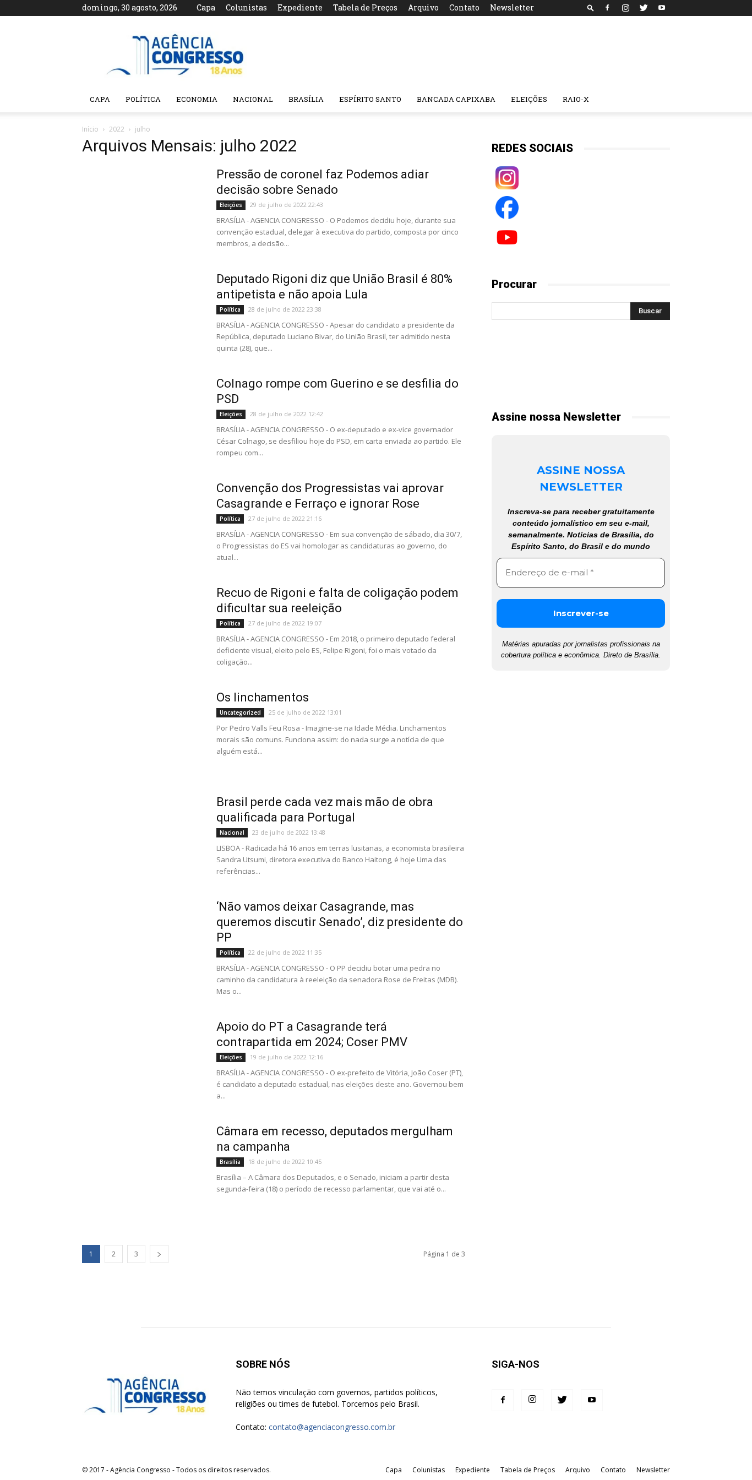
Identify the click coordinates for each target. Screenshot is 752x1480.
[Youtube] (661, 7)
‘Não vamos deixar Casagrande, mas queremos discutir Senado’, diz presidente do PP (339, 922)
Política (143, 99)
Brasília (306, 99)
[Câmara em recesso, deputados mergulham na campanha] (142, 1165)
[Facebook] (607, 7)
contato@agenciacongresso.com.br (332, 1427)
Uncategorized (240, 712)
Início (90, 129)
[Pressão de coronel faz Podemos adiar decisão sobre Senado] (142, 208)
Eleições (529, 99)
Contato (464, 7)
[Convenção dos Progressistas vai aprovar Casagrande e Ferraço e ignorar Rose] (142, 522)
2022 (116, 129)
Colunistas (246, 7)
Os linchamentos (262, 697)
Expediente (300, 7)
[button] (590, 7)
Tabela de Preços (365, 7)
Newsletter (512, 7)
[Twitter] (643, 7)
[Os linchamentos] (142, 731)
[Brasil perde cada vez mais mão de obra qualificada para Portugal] (142, 836)
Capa (206, 7)
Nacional (253, 99)
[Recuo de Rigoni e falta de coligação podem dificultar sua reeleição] (142, 626)
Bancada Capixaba (456, 99)
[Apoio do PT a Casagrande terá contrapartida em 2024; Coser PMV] (142, 1060)
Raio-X (576, 99)
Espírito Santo (370, 99)
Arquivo (423, 7)
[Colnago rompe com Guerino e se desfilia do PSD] (142, 417)
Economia (196, 99)
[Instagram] (625, 7)
